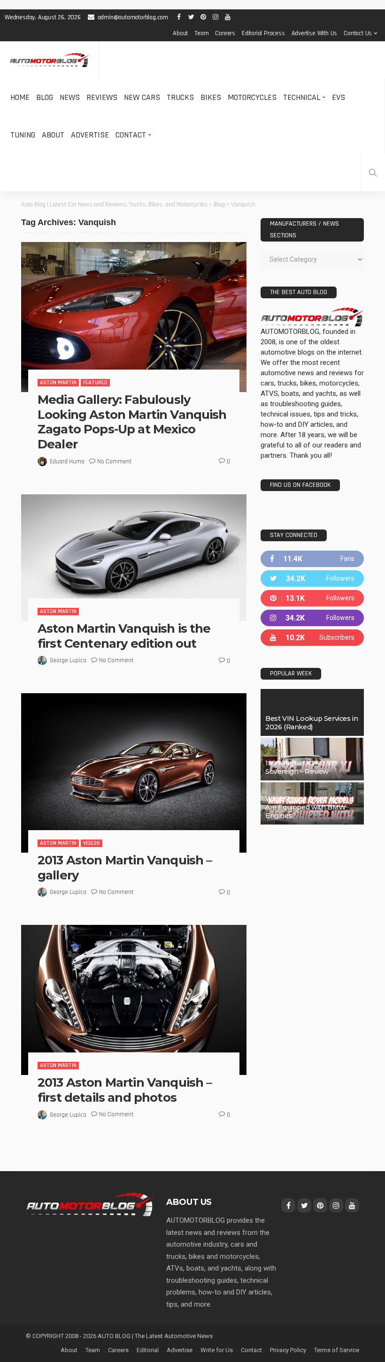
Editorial (148, 1350)
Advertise (90, 134)
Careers (225, 33)
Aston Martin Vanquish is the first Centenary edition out (124, 636)
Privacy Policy (288, 1350)
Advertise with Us (315, 33)
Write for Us (216, 1350)
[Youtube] (312, 637)
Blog (44, 97)
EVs (338, 97)
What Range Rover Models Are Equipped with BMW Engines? (309, 807)
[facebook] (312, 559)
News (70, 97)
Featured (95, 382)
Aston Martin (58, 382)
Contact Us (358, 33)
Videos (91, 843)
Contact (131, 134)
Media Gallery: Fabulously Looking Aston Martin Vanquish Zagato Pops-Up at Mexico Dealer (132, 422)
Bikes (210, 97)
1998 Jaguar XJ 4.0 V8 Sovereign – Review (300, 767)
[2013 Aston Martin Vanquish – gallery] (133, 772)
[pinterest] (312, 598)
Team (201, 33)
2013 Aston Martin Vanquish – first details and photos (125, 1090)
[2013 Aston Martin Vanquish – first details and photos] (133, 1000)
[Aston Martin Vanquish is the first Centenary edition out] (133, 557)
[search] (373, 172)
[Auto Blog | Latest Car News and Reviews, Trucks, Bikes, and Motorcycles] (90, 1204)
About (180, 33)
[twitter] (312, 578)
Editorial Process (263, 33)
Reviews (101, 97)
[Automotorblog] (49, 60)
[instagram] (312, 618)
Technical (301, 97)
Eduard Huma (67, 461)
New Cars (142, 97)
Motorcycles (252, 97)
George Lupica (68, 660)
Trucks (180, 97)
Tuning (22, 134)
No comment (114, 461)
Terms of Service (336, 1350)
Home (20, 97)
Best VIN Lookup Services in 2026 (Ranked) (311, 722)
